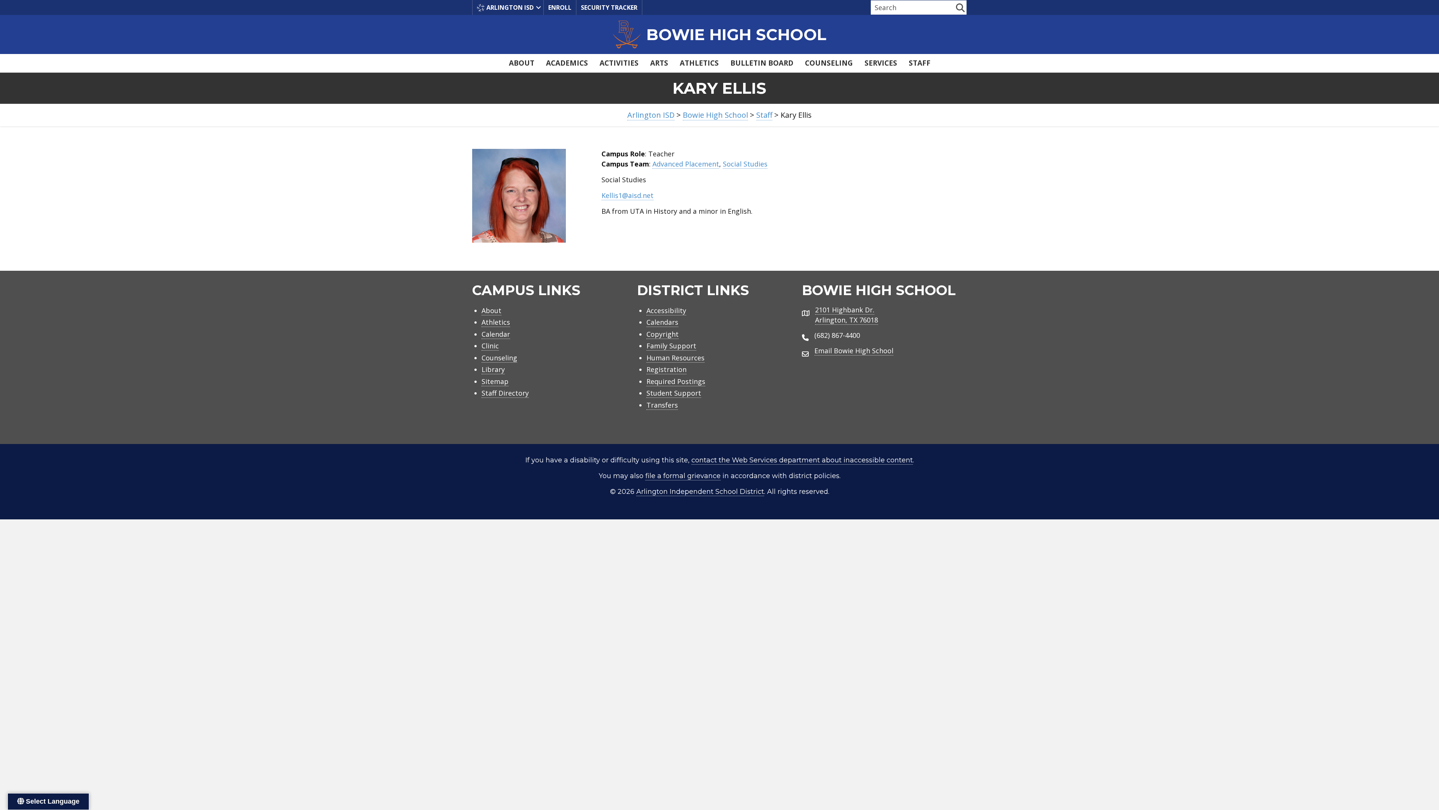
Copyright (662, 334)
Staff (919, 63)
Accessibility (666, 310)
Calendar (496, 334)
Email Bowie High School (853, 350)
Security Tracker (609, 7)
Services (881, 63)
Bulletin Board (761, 63)
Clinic (490, 345)
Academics (567, 63)
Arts (659, 63)
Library (493, 369)
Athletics (699, 63)
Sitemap (495, 381)
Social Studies (745, 163)
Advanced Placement (685, 163)
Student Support (673, 393)
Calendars (662, 322)
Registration (666, 369)
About (521, 63)
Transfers (662, 405)
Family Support (671, 345)
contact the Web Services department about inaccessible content (802, 460)
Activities (619, 63)
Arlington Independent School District (700, 492)
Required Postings (675, 381)
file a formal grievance (683, 476)
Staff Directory (505, 393)
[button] (538, 7)
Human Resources (675, 357)
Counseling (829, 63)
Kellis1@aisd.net (627, 195)
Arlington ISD (510, 7)
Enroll (559, 7)
